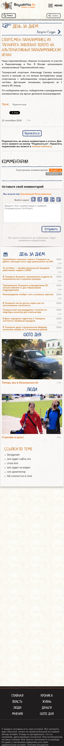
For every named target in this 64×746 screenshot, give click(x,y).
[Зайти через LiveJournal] (46, 201)
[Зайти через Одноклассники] (58, 201)
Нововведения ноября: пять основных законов (28, 294)
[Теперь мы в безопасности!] (32, 359)
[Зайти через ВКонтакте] (33, 201)
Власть (17, 701)
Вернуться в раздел (46, 31)
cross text (12, 463)
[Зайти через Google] (52, 201)
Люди (32, 389)
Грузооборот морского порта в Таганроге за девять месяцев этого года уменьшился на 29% (28, 260)
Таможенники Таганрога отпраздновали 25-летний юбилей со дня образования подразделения (25, 287)
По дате (54, 170)
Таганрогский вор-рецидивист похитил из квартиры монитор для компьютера (25, 311)
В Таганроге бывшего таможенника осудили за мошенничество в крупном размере (27, 278)
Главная (17, 695)
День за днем (32, 254)
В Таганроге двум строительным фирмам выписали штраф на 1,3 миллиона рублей (25, 328)
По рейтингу (52, 174)
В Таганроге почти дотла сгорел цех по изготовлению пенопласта (23, 304)
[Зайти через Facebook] (40, 201)
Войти (55, 16)
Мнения (17, 714)
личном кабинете (42, 146)
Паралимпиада (19, 104)
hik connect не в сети (19, 476)
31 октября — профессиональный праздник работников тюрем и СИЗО (26, 269)
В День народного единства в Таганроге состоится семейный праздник (24, 319)
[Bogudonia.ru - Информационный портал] (18, 5)
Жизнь (46, 701)
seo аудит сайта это (19, 459)
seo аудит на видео (18, 467)
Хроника (47, 695)
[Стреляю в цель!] (32, 414)
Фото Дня (32, 334)
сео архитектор (16, 471)
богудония (13, 454)
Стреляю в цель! (13, 437)
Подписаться (32, 133)
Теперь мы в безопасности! (20, 382)
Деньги (47, 707)
